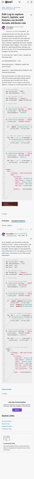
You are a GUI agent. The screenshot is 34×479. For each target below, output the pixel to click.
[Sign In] (31, 2)
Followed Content (7, 426)
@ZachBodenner (11, 251)
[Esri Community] (9, 2)
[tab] (5, 220)
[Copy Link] (28, 31)
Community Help (7, 429)
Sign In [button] (17, 410)
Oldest (9, 225)
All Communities (6, 421)
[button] (10, 204)
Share (4, 214)
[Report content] (31, 15)
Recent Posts (6, 424)
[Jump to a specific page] (30, 229)
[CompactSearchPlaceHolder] (28, 2)
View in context (6, 389)
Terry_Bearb (10, 27)
